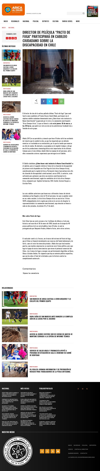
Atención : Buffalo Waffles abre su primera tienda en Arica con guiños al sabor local (47, 423)
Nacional (11, 27)
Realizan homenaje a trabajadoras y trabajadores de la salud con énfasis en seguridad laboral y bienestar (47, 395)
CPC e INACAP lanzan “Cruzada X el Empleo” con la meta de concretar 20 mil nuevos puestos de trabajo (10, 416)
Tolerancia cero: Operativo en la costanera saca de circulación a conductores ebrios (47, 402)
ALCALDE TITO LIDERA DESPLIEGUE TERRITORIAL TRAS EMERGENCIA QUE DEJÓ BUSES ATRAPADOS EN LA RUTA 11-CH (9, 408)
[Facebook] (7, 38)
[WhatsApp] (61, 101)
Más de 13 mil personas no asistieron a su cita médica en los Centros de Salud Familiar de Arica (10, 423)
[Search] (83, 13)
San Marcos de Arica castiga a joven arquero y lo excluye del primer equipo (92, 12)
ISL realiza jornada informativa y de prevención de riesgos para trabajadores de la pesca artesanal (50, 370)
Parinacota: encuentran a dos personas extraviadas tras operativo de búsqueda (10, 401)
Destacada (7, 88)
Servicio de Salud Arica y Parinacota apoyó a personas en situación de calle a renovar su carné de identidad (11, 148)
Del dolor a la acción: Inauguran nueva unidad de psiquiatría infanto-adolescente (47, 409)
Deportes (90, 7)
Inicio (4, 27)
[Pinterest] (55, 101)
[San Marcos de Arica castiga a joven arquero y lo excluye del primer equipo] (11, 55)
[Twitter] (13, 38)
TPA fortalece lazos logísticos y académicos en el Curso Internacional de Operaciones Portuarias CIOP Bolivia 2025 (47, 416)
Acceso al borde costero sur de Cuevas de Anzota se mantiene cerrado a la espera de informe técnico (11, 120)
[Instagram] (10, 38)
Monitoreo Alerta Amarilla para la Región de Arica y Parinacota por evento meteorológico (10, 394)
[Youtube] (15, 38)
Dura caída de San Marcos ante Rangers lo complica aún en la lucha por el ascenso (10, 94)
